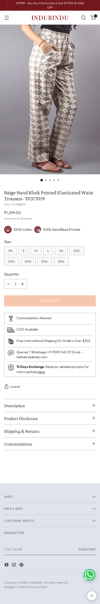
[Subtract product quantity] (8, 284)
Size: (8, 241)
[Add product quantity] (22, 284)
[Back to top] (91, 595)
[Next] (93, 5)
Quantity (11, 274)
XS (10, 250)
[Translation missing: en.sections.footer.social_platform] (7, 565)
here (41, 372)
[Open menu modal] (6, 18)
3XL (11, 261)
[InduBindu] (50, 17)
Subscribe (87, 549)
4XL (28, 261)
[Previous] (7, 5)
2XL (76, 250)
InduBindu (35, 582)
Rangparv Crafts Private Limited (25, 587)
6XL (61, 261)
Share (15, 387)
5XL (44, 261)
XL (61, 250)
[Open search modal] (83, 18)
